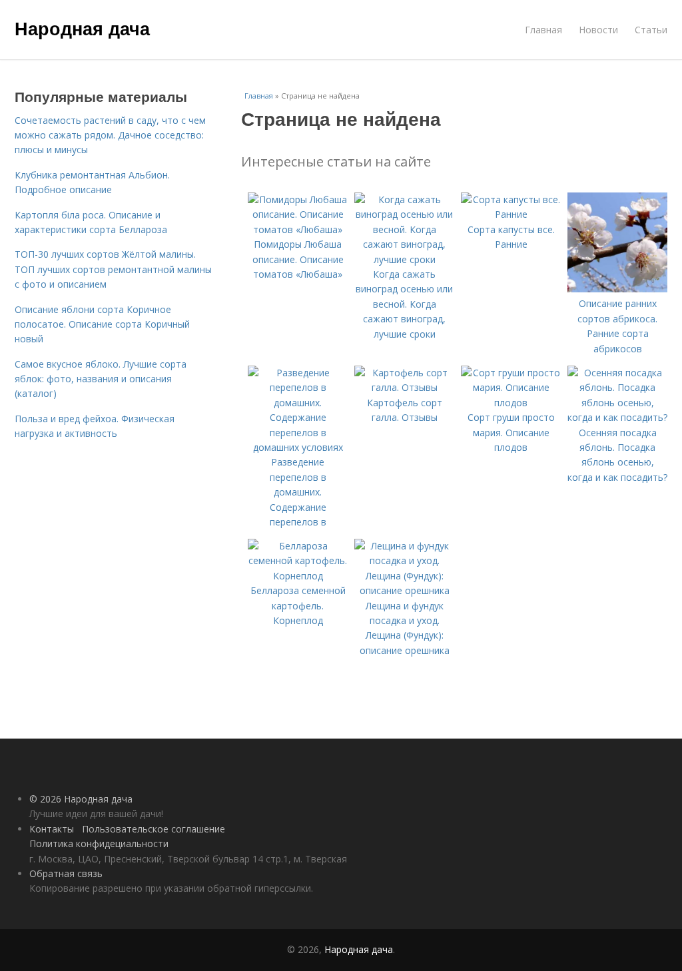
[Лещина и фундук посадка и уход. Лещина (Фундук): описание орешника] (404, 590)
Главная (543, 29)
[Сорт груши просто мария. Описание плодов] (511, 402)
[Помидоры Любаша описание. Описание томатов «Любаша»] (298, 229)
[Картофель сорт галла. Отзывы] (404, 387)
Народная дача (82, 28)
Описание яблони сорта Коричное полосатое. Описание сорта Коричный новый (102, 324)
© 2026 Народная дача (81, 799)
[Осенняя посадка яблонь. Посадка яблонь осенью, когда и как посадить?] (617, 417)
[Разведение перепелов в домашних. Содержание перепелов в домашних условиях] (298, 447)
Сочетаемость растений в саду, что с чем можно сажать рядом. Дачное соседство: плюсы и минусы (110, 135)
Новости (598, 29)
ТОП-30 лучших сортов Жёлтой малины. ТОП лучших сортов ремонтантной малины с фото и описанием (113, 269)
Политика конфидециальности (99, 843)
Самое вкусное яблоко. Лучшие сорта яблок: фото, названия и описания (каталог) (100, 379)
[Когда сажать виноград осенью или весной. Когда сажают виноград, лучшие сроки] (404, 259)
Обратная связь (66, 873)
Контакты (51, 828)
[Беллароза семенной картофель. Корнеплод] (298, 575)
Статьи (651, 29)
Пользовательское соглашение (153, 828)
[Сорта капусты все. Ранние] (511, 214)
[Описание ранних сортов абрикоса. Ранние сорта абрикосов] (617, 288)
